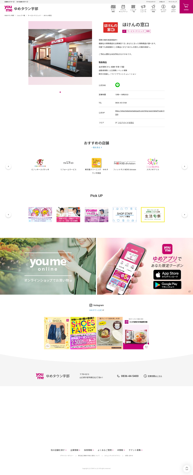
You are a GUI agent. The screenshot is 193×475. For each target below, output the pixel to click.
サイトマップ (173, 2)
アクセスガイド (150, 2)
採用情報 (88, 450)
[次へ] (184, 166)
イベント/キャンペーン (123, 8)
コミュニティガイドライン (112, 455)
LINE (117, 85)
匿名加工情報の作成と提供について (89, 455)
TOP (186, 468)
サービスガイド (163, 8)
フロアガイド (173, 8)
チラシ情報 (113, 8)
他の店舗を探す (21, 2)
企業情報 (74, 450)
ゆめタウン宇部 (9, 15)
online (186, 6)
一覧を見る (95, 147)
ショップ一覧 (133, 8)
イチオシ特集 (153, 8)
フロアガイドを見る (126, 123)
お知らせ (162, 2)
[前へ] (8, 166)
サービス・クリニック (34, 15)
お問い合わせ (129, 455)
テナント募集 (135, 450)
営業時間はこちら (155, 376)
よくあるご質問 (105, 450)
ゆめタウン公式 (95, 310)
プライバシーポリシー (66, 455)
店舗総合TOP (8, 2)
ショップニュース (143, 8)
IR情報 (120, 450)
